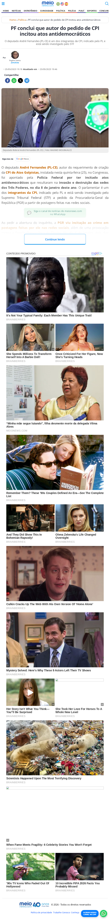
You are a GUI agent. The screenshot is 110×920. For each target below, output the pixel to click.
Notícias (16, 10)
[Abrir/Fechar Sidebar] (3, 3)
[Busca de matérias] (107, 4)
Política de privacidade (41, 912)
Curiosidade (46, 10)
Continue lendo (55, 239)
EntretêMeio (30, 10)
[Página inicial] (48, 3)
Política (60, 10)
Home (6, 10)
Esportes (92, 10)
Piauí (81, 10)
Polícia (72, 10)
